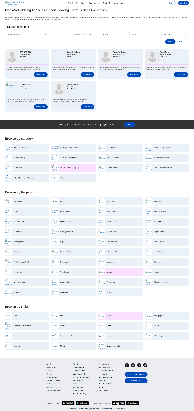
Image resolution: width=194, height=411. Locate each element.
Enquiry (129, 124)
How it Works (51, 367)
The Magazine (104, 364)
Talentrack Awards (105, 377)
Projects (71, 3)
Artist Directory (78, 387)
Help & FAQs (103, 387)
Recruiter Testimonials (81, 377)
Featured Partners (79, 371)
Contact (49, 374)
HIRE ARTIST (136, 381)
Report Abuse (103, 390)
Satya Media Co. (73, 84)
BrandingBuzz (25, 84)
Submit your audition (106, 371)
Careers (49, 371)
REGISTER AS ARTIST (136, 374)
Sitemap (76, 384)
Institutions (50, 384)
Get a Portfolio (78, 380)
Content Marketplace (110, 3)
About (48, 364)
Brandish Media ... (73, 52)
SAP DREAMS (25, 52)
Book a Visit (103, 374)
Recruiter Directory (79, 394)
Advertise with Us (52, 377)
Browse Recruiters (79, 390)
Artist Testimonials (79, 374)
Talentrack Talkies (105, 367)
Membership (103, 380)
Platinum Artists (78, 367)
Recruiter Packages (106, 384)
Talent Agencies (94, 3)
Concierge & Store (53, 380)
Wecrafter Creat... (119, 52)
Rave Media (164, 52)
